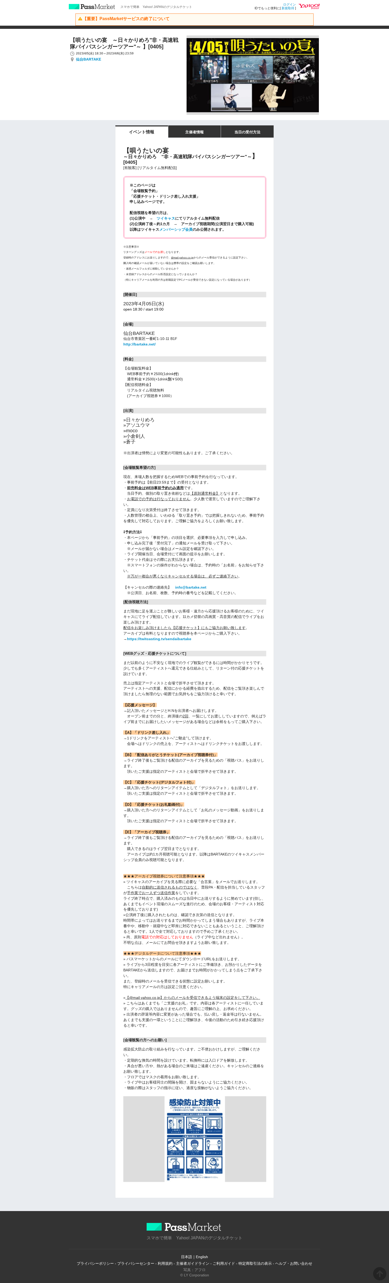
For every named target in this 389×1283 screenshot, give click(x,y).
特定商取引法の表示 (255, 1263)
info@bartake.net (190, 587)
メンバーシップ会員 (176, 229)
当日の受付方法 (247, 132)
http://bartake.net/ (139, 344)
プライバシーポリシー (95, 1263)
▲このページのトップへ (379, 1273)
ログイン (289, 4)
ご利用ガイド (224, 1263)
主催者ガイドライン (192, 1263)
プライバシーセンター (135, 1263)
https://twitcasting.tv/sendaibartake (159, 639)
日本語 (186, 1257)
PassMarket (92, 6)
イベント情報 (141, 132)
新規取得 (288, 8)
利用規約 (165, 1263)
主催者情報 (194, 132)
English (202, 1257)
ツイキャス (166, 218)
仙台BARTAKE (88, 59)
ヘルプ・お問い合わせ (293, 1263)
